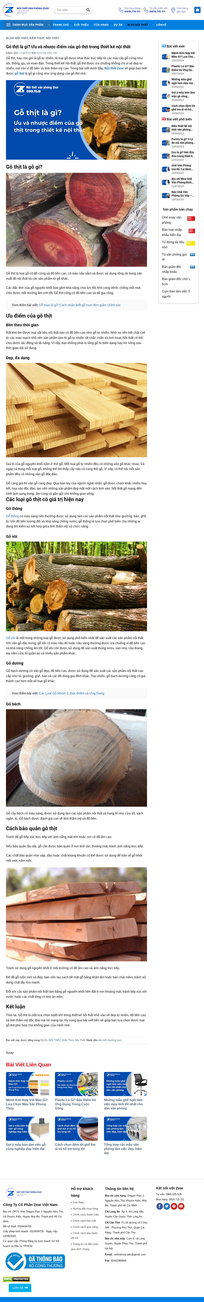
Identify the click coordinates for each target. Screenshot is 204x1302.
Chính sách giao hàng (85, 1226)
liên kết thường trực (110, 1040)
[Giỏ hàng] (197, 10)
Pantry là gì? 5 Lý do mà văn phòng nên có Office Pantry (182, 141)
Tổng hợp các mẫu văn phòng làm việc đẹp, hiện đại (123, 1149)
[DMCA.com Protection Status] (16, 1279)
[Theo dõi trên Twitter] (167, 1206)
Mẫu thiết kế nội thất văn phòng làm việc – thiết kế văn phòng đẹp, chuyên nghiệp (183, 127)
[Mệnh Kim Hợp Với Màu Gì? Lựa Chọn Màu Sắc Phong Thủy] (27, 1084)
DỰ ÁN (118, 24)
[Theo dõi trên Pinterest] (174, 1206)
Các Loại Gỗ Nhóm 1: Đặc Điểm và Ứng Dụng (71, 693)
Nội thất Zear (114, 68)
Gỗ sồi (10, 638)
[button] (28, 25)
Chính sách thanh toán (86, 1214)
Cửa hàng (101, 24)
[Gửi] (88, 10)
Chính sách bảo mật (84, 1220)
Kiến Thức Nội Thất (44, 38)
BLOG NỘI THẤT (138, 24)
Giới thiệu (81, 24)
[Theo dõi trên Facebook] (159, 1206)
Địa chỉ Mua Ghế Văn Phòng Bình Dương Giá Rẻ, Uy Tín (182, 180)
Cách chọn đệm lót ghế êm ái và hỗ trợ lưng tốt (183, 107)
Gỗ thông (12, 516)
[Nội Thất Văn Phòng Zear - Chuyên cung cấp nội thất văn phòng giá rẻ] (26, 10)
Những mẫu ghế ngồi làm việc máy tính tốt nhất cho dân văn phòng (123, 1104)
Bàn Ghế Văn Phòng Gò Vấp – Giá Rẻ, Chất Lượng (182, 193)
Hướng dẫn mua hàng (85, 1208)
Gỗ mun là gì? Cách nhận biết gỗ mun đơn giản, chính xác (80, 305)
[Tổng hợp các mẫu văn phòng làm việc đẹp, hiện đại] (125, 1129)
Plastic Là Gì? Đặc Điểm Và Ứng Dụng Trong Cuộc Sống (75, 1104)
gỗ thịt (19, 73)
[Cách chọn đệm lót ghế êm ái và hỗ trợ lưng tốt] (76, 1129)
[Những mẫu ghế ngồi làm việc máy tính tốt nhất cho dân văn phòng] (125, 1084)
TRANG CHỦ (61, 24)
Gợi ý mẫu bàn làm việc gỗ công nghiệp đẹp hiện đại (183, 94)
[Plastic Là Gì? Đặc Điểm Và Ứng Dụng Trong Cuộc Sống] (76, 1084)
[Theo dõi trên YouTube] (181, 1206)
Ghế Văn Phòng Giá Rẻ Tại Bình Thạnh (181, 167)
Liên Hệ (161, 24)
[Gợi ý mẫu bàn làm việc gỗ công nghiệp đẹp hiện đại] (27, 1129)
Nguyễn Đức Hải (46, 53)
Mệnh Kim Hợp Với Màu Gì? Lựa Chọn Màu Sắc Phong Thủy (27, 1104)
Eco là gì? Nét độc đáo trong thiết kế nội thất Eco (183, 154)
